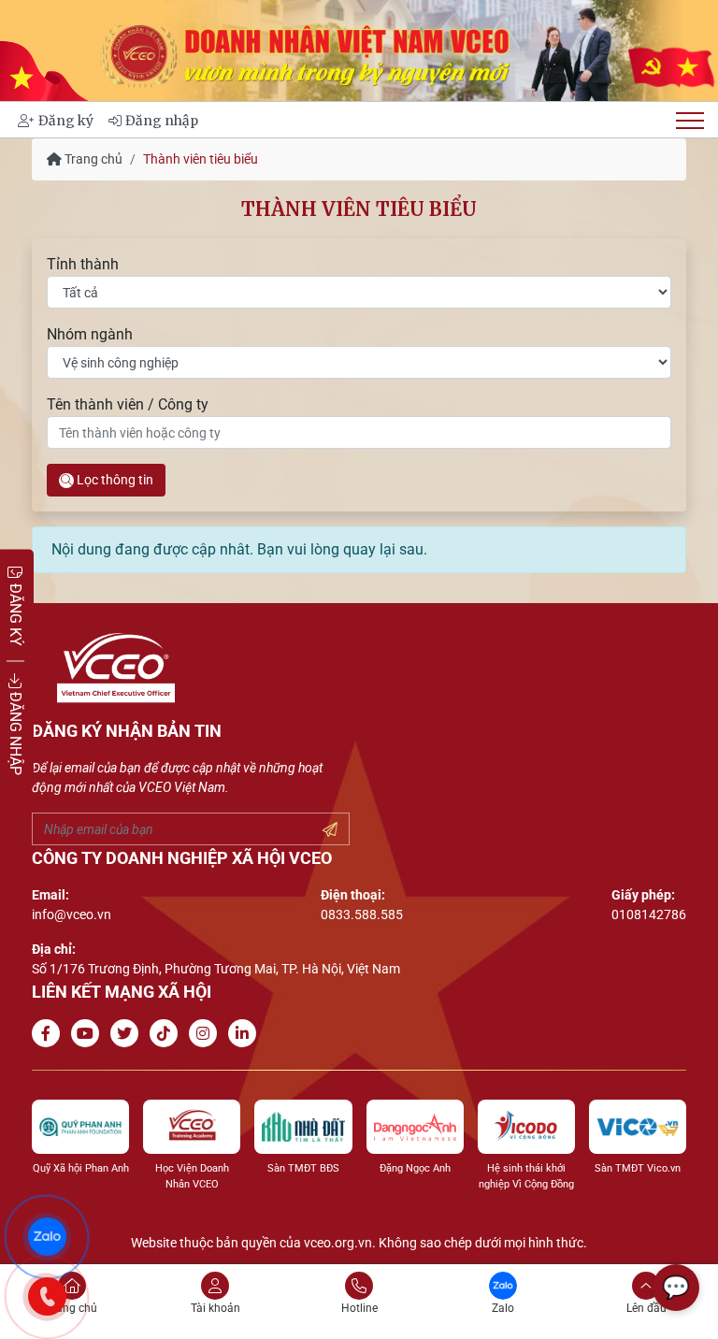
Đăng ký (65, 120)
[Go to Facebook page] (49, 1034)
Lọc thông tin (113, 479)
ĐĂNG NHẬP (15, 731)
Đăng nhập (161, 120)
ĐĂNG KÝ (15, 613)
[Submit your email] (330, 830)
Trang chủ (92, 158)
